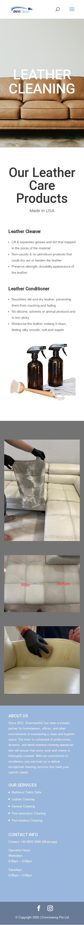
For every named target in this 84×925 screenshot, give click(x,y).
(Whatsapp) (49, 842)
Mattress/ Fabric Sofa (26, 792)
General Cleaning (23, 806)
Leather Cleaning (23, 799)
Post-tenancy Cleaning (27, 820)
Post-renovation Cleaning (29, 813)
